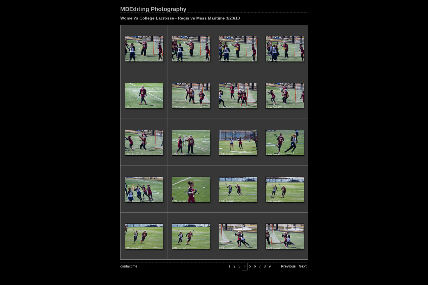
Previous (288, 266)
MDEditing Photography (153, 9)
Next (303, 266)
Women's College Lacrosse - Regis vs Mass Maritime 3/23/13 (180, 18)
